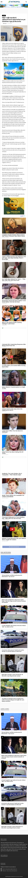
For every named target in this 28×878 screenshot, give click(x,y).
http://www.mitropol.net (12, 870)
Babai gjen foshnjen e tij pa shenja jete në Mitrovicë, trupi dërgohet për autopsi (12, 675)
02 (2, 622)
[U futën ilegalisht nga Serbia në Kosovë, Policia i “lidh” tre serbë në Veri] (14, 614)
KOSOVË (3, 572)
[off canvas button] (1, 2)
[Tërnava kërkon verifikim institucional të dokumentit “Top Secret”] (14, 564)
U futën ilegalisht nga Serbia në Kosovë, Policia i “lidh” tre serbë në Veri (14, 626)
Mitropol (4, 23)
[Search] (26, 2)
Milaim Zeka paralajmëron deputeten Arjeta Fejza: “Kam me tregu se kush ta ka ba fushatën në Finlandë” (14, 601)
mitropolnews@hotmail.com (11, 869)
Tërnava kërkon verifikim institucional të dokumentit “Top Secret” (12, 576)
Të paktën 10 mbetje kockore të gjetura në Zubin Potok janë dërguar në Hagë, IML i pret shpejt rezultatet (13, 700)
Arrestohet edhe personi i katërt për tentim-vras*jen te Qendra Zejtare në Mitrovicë (13, 650)
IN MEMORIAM (7, 671)
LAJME (4, 15)
